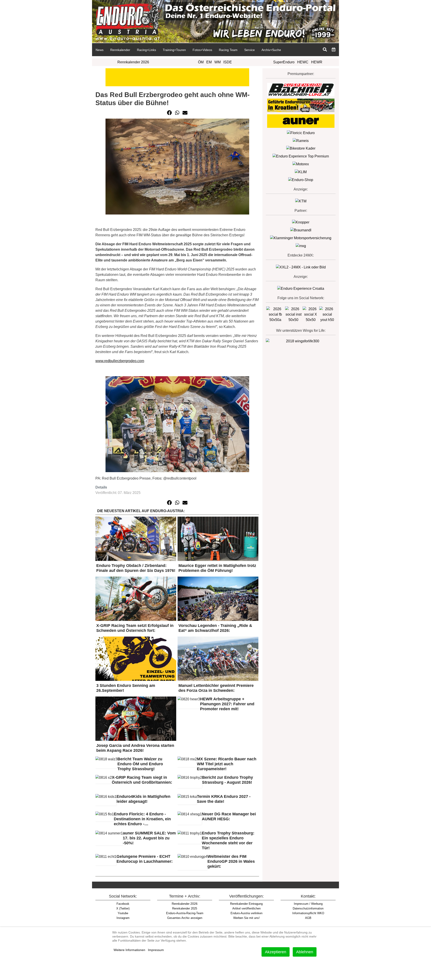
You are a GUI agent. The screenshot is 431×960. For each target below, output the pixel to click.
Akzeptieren (275, 952)
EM (209, 62)
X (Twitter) (123, 908)
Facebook (123, 903)
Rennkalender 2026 (133, 62)
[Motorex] (300, 164)
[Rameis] (301, 140)
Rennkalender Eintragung (246, 903)
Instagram (123, 918)
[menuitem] (99, 49)
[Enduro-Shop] (300, 179)
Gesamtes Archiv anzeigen (184, 918)
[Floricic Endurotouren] (301, 133)
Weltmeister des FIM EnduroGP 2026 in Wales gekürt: (231, 861)
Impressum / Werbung (308, 903)
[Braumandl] (300, 230)
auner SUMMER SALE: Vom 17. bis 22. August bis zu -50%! (149, 838)
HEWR (316, 62)
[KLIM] (301, 172)
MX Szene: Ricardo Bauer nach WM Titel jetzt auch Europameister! (226, 764)
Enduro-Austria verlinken (246, 913)
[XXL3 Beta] (300, 288)
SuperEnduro (284, 62)
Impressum (156, 950)
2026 (185, 903)
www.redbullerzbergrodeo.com (119, 361)
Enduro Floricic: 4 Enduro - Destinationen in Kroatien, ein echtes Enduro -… (142, 819)
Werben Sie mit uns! (246, 918)
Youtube (123, 913)
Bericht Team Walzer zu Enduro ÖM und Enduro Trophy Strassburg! (140, 764)
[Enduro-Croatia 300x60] (300, 105)
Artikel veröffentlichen (246, 908)
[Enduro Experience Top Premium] (301, 156)
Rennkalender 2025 (184, 908)
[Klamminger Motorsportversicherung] (300, 238)
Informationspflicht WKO (308, 913)
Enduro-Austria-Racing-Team (184, 913)
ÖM (201, 62)
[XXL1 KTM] (300, 201)
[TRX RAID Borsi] (301, 246)
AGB (308, 918)
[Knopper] (300, 222)
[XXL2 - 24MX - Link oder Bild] (301, 267)
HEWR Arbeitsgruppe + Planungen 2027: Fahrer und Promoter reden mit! (227, 704)
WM (217, 62)
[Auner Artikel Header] (177, 77)
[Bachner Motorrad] (300, 89)
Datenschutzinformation (308, 908)
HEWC (302, 62)
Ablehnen (304, 952)
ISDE (227, 62)
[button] (169, 112)
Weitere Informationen (129, 950)
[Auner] (300, 121)
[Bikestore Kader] (300, 148)
